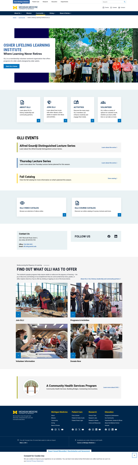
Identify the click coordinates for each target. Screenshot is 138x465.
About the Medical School (112, 423)
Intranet (107, 425)
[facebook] (108, 236)
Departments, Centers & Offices (113, 420)
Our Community (109, 418)
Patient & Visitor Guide (78, 418)
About (53, 415)
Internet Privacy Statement (34, 461)
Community (54, 420)
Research (45, 1)
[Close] (134, 455)
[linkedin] (115, 236)
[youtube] (62, 429)
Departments (64, 1)
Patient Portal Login (77, 420)
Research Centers (93, 420)
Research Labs (93, 418)
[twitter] (59, 429)
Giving (53, 423)
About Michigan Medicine (21, 1)
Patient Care (35, 1)
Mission (29, 13)
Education (54, 1)
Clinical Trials (92, 415)
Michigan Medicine (59, 412)
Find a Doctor (75, 415)
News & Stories (55, 425)
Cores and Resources (94, 423)
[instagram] (56, 429)
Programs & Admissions (111, 415)
